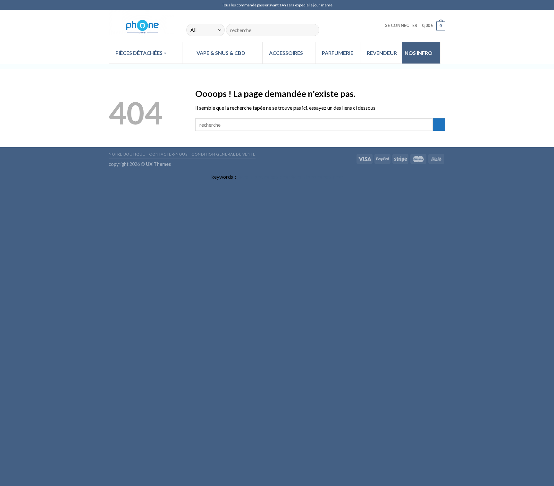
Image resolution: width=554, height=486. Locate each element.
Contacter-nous (168, 154)
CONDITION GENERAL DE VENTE (223, 154)
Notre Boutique (127, 154)
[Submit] (312, 30)
